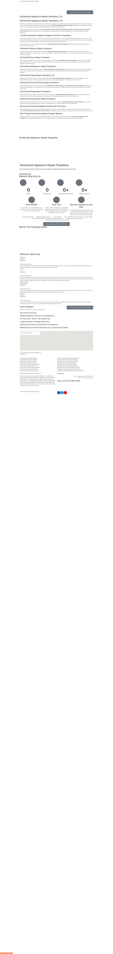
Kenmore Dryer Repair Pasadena (28, 511)
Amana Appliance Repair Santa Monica (29, 746)
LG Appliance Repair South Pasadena (29, 625)
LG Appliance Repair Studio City (28, 623)
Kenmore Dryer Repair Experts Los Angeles (30, 656)
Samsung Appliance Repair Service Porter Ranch (32, 839)
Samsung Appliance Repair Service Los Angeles (31, 837)
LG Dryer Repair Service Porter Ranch (29, 856)
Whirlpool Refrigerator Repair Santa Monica (30, 714)
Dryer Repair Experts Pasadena (27, 653)
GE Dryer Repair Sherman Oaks (27, 683)
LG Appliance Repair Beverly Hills (28, 918)
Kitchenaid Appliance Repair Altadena (29, 502)
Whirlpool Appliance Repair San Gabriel (29, 576)
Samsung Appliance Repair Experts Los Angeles (32, 643)
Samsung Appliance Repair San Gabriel (29, 574)
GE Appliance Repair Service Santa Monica (30, 848)
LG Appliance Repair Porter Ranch (28, 606)
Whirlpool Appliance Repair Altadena (29, 473)
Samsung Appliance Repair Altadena (29, 476)
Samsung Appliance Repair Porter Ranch (30, 614)
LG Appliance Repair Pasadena (27, 404)
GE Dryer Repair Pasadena (26, 442)
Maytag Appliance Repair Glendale (28, 563)
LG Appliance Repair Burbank (27, 590)
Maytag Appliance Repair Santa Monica (29, 738)
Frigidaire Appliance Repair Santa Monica (30, 725)
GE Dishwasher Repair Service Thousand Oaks (31, 880)
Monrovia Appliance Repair (26, 740)
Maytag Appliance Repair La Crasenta (29, 793)
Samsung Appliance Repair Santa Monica (30, 719)
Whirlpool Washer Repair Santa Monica (29, 697)
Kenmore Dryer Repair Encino (27, 885)
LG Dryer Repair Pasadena (26, 678)
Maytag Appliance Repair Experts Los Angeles (31, 645)
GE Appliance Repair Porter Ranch (28, 636)
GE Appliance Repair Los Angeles (28, 412)
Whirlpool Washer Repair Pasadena (28, 699)
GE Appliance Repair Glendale (27, 558)
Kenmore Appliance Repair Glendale (29, 565)
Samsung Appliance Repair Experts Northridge (31, 642)
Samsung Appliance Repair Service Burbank (30, 867)
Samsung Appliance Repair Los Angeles (29, 718)
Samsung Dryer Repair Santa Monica (29, 703)
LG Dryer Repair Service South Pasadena (30, 855)
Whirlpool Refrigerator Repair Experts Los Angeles (32, 658)
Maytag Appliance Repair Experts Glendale (30, 647)
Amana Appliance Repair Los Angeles (29, 776)
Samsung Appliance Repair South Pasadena (30, 919)
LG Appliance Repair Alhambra (27, 417)
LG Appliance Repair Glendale (27, 557)
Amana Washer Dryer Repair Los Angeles (30, 409)
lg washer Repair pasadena (26, 432)
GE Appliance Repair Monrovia (27, 691)
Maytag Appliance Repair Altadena (28, 424)
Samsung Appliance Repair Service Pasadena (31, 840)
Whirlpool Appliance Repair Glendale (29, 820)
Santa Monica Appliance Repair (27, 760)
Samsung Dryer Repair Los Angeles (28, 666)
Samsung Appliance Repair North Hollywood (31, 900)
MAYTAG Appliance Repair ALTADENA (29, 443)
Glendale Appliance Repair (26, 817)
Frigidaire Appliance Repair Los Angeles (30, 932)
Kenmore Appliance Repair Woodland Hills (30, 798)
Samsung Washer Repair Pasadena (28, 751)
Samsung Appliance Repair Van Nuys (29, 861)
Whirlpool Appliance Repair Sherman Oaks (30, 580)
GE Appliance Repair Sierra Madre (28, 692)
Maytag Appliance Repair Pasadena (28, 492)
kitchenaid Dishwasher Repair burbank (29, 470)
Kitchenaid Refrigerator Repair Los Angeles (30, 672)
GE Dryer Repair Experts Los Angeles (29, 655)
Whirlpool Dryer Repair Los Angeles (28, 707)
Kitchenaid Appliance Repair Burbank (29, 418)
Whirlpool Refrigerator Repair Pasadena (29, 716)
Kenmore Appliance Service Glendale (29, 591)
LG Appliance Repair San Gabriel (28, 573)
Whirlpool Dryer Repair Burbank (28, 489)
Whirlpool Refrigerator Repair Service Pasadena (31, 836)
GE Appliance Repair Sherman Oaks (28, 639)
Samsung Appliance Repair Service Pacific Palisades (33, 842)
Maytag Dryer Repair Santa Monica (28, 700)
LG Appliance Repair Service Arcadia (29, 875)
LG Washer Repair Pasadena (27, 755)
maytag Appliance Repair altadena (28, 445)
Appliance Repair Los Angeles (27, 921)
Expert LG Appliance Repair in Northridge (30, 640)
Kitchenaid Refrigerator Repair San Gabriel (30, 673)
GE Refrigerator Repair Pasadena (28, 910)
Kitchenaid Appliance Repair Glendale (29, 562)
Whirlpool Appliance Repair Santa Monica (30, 582)
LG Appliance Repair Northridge (28, 602)
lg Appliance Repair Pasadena (27, 446)
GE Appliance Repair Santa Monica (28, 406)
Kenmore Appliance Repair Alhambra (29, 413)
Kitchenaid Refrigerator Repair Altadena (30, 505)
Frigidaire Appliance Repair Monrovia (29, 757)
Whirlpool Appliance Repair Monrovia (29, 741)
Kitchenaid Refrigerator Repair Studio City (30, 675)
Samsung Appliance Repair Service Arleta (30, 864)
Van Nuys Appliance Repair (26, 782)
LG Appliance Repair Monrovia (27, 694)
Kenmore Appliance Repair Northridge (29, 601)
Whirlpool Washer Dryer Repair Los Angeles (30, 407)
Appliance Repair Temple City (27, 729)
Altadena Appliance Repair (26, 749)
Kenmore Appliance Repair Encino (28, 799)
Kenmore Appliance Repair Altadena (29, 426)
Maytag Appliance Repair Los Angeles (29, 790)
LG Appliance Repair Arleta (26, 543)
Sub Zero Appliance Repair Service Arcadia (30, 869)
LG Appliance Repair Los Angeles (28, 399)
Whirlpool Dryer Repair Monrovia (28, 708)
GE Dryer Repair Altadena (26, 484)
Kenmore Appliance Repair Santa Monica (30, 722)
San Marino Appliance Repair (27, 669)
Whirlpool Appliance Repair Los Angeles (30, 577)
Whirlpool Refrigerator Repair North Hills (30, 713)
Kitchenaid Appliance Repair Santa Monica (30, 787)
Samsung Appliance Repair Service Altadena (31, 866)
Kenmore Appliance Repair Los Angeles (29, 415)
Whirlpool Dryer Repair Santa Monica (29, 710)
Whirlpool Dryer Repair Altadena (28, 519)
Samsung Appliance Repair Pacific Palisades (31, 888)
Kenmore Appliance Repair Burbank (28, 804)
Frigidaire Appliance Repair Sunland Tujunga (31, 629)
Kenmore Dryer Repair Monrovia (28, 686)
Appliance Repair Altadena (26, 469)
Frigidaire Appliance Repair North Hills (29, 628)
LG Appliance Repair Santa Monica (28, 396)
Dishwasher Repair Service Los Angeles (29, 877)
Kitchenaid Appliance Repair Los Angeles (30, 785)
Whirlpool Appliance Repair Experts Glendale (31, 650)
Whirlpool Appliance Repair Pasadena (29, 428)
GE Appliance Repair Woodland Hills (29, 689)
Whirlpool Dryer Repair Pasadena (28, 711)
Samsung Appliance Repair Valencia (29, 903)
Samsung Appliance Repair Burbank (28, 547)
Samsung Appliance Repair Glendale (29, 777)
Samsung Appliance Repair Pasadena (29, 453)
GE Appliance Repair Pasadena (27, 420)
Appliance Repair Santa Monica (27, 766)
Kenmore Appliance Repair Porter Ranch (30, 598)
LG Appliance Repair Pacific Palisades (29, 896)
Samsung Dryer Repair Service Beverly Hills (30, 853)
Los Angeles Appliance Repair (27, 773)
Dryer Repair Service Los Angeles (28, 850)
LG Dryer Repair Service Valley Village (29, 851)
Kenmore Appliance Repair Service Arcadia (30, 872)
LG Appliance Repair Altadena (27, 475)
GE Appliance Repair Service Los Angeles (30, 844)
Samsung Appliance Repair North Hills (29, 612)
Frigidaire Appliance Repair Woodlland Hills (30, 632)
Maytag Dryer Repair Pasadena (27, 495)
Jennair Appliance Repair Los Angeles (29, 938)
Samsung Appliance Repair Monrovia (29, 743)
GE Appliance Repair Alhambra (27, 410)
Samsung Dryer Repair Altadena (28, 528)
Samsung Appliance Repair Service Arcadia (30, 874)
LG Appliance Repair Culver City (28, 401)
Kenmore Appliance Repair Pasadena (29, 599)
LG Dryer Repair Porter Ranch (27, 680)
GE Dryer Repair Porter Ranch (27, 681)
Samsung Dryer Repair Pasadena (28, 454)
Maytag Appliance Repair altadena (28, 465)
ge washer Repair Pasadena (27, 439)
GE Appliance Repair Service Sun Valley (29, 847)
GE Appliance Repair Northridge (28, 634)
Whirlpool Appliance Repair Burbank (29, 486)
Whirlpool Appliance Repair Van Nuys (29, 859)
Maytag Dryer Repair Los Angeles (28, 664)
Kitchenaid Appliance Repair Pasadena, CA (30, 373)
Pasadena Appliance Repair (26, 747)
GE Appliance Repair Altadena (27, 472)
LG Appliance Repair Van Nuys (27, 858)
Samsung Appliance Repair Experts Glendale (31, 648)
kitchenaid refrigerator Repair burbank (29, 464)
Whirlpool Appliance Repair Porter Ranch (30, 579)
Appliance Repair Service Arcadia (28, 870)
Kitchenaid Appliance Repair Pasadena (29, 1)
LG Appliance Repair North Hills (28, 615)
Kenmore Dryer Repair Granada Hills (29, 883)
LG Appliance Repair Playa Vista (28, 829)
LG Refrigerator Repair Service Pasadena (30, 834)
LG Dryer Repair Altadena (26, 498)
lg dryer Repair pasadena (26, 431)
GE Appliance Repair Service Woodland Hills (31, 845)
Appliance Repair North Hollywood (28, 730)
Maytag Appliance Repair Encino (28, 774)
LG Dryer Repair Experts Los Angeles (29, 651)
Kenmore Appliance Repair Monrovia (29, 733)
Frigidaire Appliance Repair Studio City (29, 631)
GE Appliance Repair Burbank (27, 560)
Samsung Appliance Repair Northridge (29, 609)
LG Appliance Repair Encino (27, 552)
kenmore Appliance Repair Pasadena (29, 458)
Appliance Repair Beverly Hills (27, 735)
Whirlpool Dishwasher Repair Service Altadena (31, 881)
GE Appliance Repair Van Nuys (27, 637)
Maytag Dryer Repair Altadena (27, 467)
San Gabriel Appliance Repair (27, 571)
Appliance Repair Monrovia (26, 724)
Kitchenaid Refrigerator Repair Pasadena (30, 677)
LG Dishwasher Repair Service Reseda (29, 878)
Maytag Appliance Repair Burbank (28, 806)
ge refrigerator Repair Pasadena (28, 440)
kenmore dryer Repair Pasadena (28, 461)
